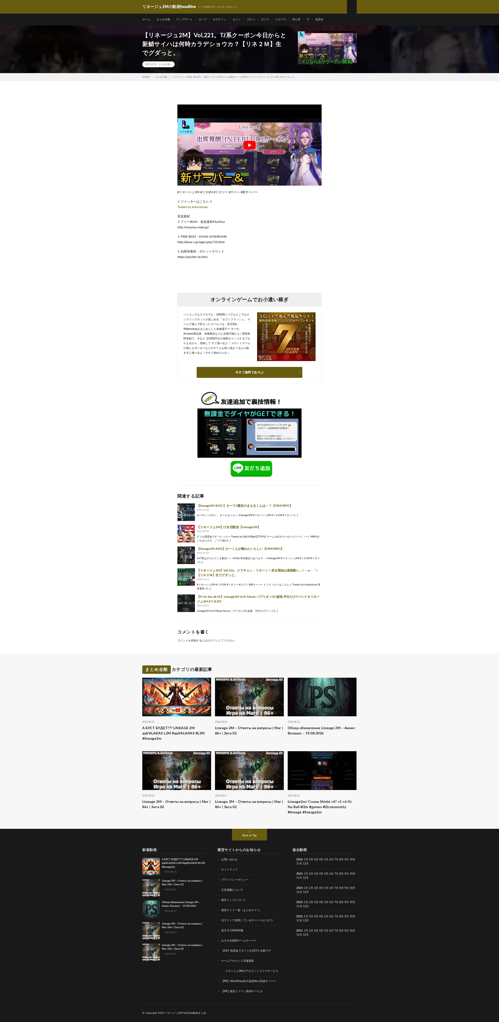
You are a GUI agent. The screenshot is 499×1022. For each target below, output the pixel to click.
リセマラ (280, 19)
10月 (352, 873)
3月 (316, 859)
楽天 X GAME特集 (232, 930)
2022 (299, 916)
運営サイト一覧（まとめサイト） (241, 910)
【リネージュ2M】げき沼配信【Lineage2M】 (229, 527)
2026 (299, 859)
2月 (311, 859)
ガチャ (251, 19)
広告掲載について (232, 890)
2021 (299, 930)
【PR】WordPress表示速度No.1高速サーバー (248, 981)
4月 (321, 859)
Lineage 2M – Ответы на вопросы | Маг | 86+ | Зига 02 (249, 730)
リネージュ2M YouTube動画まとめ (185, 1013)
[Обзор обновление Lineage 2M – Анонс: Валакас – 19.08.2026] (151, 909)
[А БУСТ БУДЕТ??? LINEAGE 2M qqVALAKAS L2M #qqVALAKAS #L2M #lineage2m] (151, 866)
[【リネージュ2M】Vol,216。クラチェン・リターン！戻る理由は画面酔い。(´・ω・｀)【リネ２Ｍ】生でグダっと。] (186, 577)
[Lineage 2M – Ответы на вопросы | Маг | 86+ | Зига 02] (151, 888)
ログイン (212, 640)
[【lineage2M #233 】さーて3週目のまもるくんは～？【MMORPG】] (186, 512)
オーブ (203, 19)
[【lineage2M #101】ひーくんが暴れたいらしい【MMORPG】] (186, 555)
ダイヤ (265, 19)
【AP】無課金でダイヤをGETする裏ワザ (246, 950)
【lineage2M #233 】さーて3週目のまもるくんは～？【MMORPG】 (245, 505)
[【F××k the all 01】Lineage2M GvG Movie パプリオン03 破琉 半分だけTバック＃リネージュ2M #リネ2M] (186, 603)
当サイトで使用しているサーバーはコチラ (247, 920)
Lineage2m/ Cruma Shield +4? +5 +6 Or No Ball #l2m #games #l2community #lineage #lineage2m (320, 807)
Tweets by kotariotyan (192, 207)
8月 (341, 859)
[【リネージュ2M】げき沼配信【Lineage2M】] (186, 533)
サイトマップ (229, 869)
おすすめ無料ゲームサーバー (239, 940)
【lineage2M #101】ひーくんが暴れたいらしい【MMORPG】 (240, 548)
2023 (299, 902)
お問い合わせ (229, 859)
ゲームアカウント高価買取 (237, 961)
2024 (299, 888)
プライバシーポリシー (235, 880)
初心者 (296, 19)
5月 (326, 859)
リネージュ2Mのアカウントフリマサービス (251, 971)
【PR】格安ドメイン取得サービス (242, 991)
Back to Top (249, 835)
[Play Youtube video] (249, 145)
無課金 (319, 19)
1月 (306, 859)
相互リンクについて (233, 900)
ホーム (146, 19)
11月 (299, 878)
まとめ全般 (163, 19)
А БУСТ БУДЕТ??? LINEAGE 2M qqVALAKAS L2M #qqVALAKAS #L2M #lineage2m (173, 733)
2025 (299, 873)
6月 (331, 859)
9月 (346, 873)
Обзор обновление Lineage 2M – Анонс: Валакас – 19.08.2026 (322, 730)
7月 (336, 859)
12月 (306, 878)
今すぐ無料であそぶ (249, 372)
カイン (237, 19)
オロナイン (219, 19)
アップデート (184, 19)
